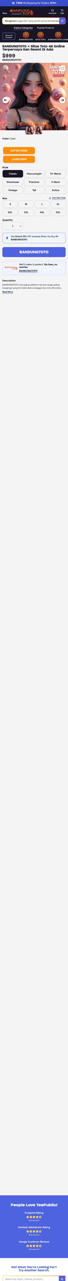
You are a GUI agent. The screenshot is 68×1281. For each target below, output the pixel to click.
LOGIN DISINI (19, 159)
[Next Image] (62, 100)
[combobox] (31, 21)
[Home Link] (21, 12)
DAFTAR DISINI (19, 150)
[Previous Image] (5, 100)
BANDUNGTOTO (34, 252)
